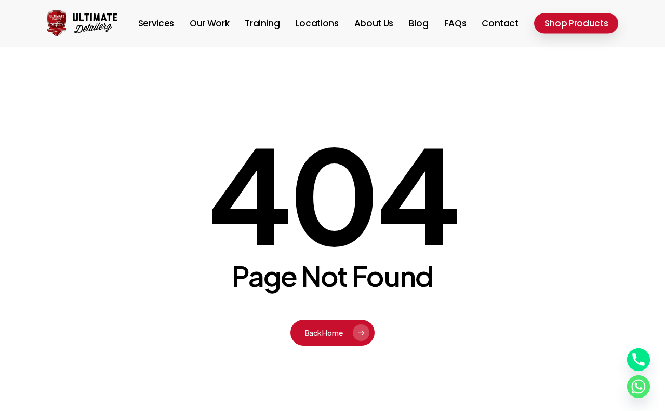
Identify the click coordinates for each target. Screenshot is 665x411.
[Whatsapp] (638, 386)
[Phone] (638, 359)
